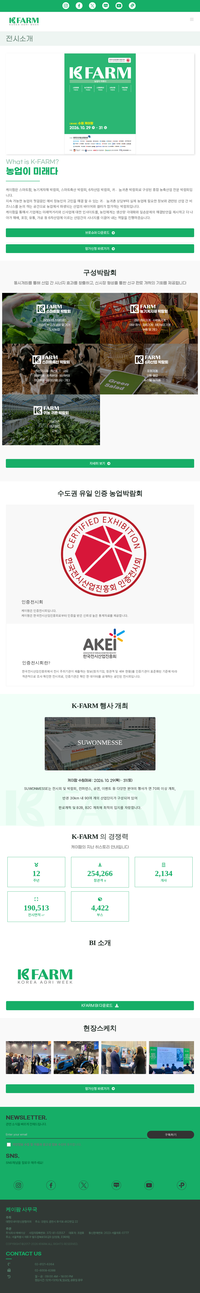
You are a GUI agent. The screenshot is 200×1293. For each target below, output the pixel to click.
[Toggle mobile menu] (192, 19)
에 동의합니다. (46, 1144)
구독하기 (171, 1134)
